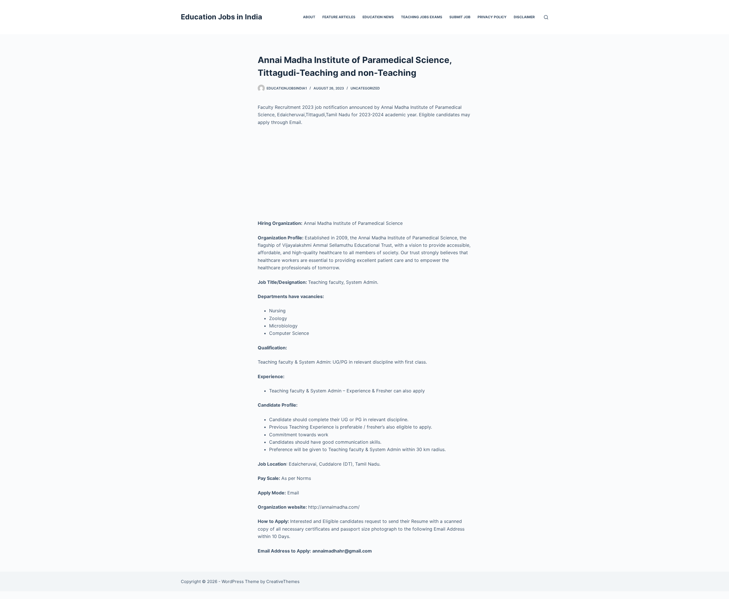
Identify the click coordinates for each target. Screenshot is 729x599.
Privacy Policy (492, 17)
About (309, 17)
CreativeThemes (283, 581)
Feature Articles (338, 17)
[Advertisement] (364, 173)
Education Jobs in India (221, 17)
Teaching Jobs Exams (421, 17)
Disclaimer (524, 17)
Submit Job (459, 17)
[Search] (546, 17)
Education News (378, 17)
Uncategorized (365, 88)
